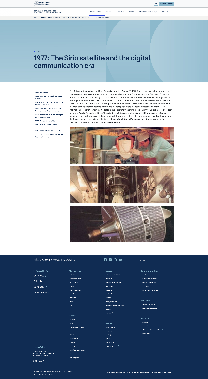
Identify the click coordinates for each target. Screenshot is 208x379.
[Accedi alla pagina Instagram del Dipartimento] (115, 260)
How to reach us (147, 334)
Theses (108, 298)
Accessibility (111, 372)
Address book (146, 326)
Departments (40, 292)
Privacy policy (120, 372)
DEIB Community (111, 346)
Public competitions (148, 304)
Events (72, 305)
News (71, 302)
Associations (146, 286)
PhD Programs (74, 358)
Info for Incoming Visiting (150, 290)
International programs (149, 282)
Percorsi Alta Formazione (114, 282)
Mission (57, 18)
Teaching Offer (110, 279)
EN (156, 4)
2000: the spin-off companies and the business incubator (49, 135)
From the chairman (76, 279)
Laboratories (74, 339)
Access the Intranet (166, 4)
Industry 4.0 (110, 342)
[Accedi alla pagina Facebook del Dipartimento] (105, 260)
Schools (38, 281)
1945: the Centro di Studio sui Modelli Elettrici (49, 97)
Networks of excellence (149, 279)
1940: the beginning (42, 92)
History (66, 18)
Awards (72, 294)
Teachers (109, 290)
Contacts (145, 322)
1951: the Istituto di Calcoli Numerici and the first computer (50, 103)
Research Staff (74, 346)
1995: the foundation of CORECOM (48, 131)
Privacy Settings (157, 372)
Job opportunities (111, 313)
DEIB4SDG (73, 298)
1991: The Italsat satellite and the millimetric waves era (47, 125)
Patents (72, 342)
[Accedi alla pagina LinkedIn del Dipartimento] (110, 260)
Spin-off (108, 339)
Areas (71, 323)
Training (108, 335)
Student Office (110, 294)
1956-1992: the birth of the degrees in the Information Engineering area (49, 109)
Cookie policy (168, 372)
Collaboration (110, 331)
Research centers (75, 354)
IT (152, 4)
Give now (38, 361)
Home (36, 18)
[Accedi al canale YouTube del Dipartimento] (120, 260)
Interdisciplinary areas (77, 327)
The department (46, 18)
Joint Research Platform (77, 350)
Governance (74, 282)
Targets (144, 275)
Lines (71, 331)
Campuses (39, 286)
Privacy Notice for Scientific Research (138, 372)
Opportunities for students (115, 305)
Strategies (73, 319)
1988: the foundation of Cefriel (46, 121)
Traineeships (110, 286)
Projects (72, 335)
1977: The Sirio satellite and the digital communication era (49, 116)
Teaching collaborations (149, 308)
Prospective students (113, 275)
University (39, 275)
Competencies (110, 327)
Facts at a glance (75, 290)
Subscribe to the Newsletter (151, 330)
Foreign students (111, 302)
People (72, 286)
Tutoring (108, 309)
